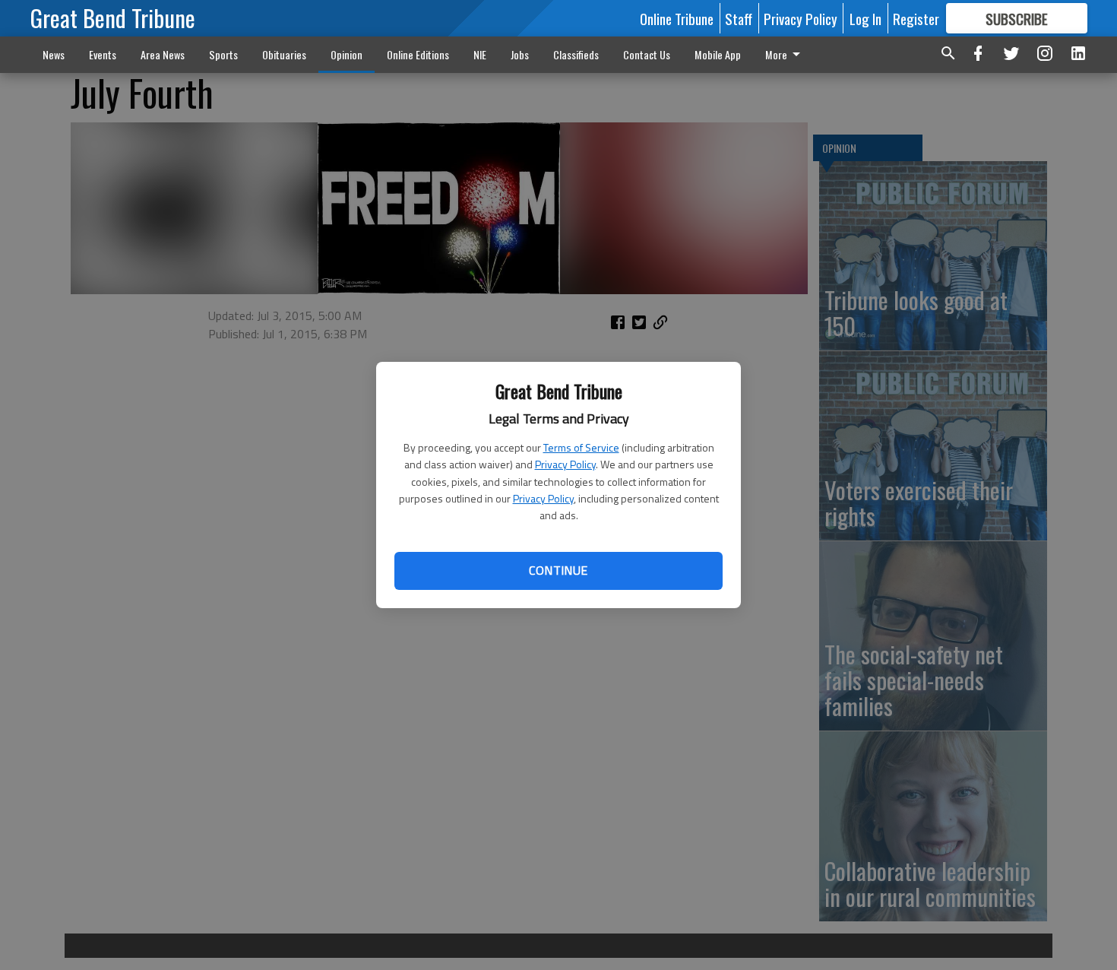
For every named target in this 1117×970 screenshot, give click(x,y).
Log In (865, 18)
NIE (479, 54)
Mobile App (718, 54)
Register (916, 18)
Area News (163, 54)
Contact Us (646, 54)
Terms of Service (581, 447)
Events (102, 54)
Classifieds (576, 54)
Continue (558, 570)
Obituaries (284, 54)
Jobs (520, 54)
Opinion (346, 54)
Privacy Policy (565, 464)
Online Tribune (677, 18)
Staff (738, 18)
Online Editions (418, 54)
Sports (223, 54)
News (54, 54)
